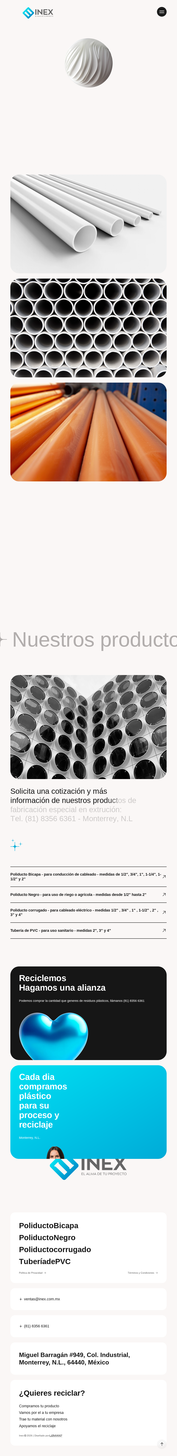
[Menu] (162, 12)
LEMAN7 (55, 1435)
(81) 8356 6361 (36, 1326)
